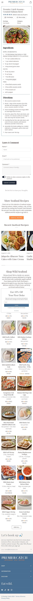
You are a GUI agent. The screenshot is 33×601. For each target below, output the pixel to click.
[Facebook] (2, 590)
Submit (16, 305)
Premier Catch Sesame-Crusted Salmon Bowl (14, 10)
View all (16, 527)
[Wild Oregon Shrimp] (8, 502)
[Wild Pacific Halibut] (8, 327)
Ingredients (8, 47)
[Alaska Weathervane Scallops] (24, 443)
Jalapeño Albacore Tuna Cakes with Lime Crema (12, 257)
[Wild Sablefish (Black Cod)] (8, 355)
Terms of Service (20, 596)
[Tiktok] (5, 590)
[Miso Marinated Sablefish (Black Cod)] (8, 413)
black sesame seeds (15, 84)
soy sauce (11, 71)
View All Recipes (16, 218)
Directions (8, 97)
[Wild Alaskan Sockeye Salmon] (24, 327)
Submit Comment (9, 183)
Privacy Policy (5, 598)
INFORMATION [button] (5, 571)
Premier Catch (7, 596)
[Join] (30, 549)
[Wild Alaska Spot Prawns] (8, 473)
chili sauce (11, 77)
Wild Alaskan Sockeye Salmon (14, 55)
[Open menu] (3, 2)
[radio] (4, 14)
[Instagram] (11, 590)
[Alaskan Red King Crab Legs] (24, 383)
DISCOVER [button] (4, 576)
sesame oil (12, 89)
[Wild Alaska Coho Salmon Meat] (24, 473)
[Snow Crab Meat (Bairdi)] (24, 502)
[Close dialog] (31, 290)
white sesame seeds (15, 87)
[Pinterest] (8, 590)
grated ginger (12, 79)
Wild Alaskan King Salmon (14, 54)
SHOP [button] (3, 566)
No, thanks (16, 310)
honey (10, 74)
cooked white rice (15, 58)
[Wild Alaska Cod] (24, 413)
